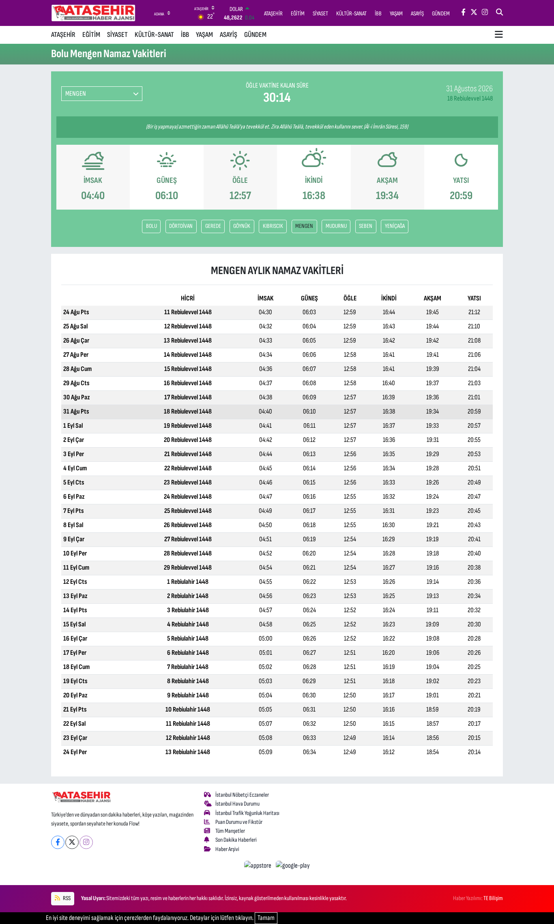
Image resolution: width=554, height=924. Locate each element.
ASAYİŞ (228, 34)
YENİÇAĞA (395, 226)
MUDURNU (336, 226)
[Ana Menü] (499, 35)
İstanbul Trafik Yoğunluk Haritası (247, 813)
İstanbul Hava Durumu (237, 803)
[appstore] (259, 866)
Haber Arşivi (227, 849)
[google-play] (293, 866)
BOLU (151, 226)
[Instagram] (86, 842)
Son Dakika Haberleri (236, 839)
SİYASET (117, 34)
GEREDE (213, 226)
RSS (66, 898)
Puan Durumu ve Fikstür (238, 822)
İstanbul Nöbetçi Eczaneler (242, 794)
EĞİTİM (91, 34)
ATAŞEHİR (63, 34)
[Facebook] (57, 842)
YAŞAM (204, 34)
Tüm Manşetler (230, 831)
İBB (185, 34)
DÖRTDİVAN (181, 226)
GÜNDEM (255, 34)
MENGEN (304, 226)
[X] (72, 842)
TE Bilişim (493, 898)
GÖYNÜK (241, 226)
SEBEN (365, 226)
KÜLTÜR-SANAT (154, 34)
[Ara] (499, 13)
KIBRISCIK (273, 226)
